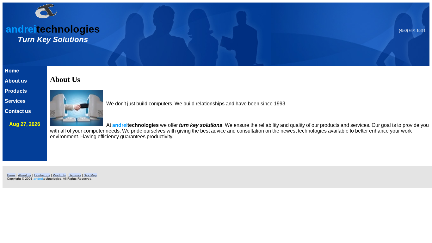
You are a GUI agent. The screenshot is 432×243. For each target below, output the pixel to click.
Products (16, 91)
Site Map (90, 175)
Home (12, 70)
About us (16, 81)
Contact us (18, 111)
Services (15, 101)
